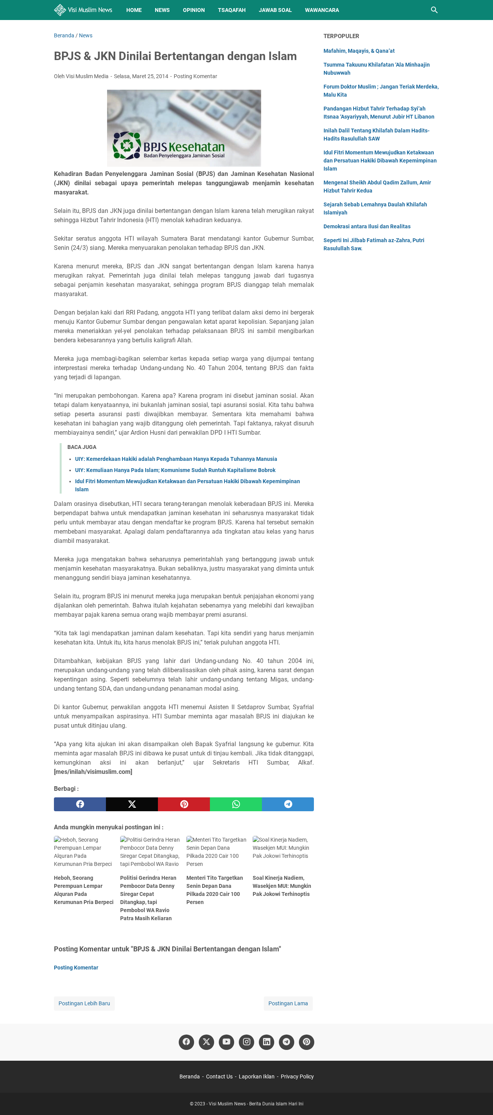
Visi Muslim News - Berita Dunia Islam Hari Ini (256, 1104)
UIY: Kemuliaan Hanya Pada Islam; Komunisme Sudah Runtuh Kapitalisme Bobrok (175, 470)
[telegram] (288, 804)
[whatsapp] (236, 804)
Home (134, 10)
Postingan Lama (288, 1003)
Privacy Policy (297, 1076)
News (162, 10)
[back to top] (477, 1097)
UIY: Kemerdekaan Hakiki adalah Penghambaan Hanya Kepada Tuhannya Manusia (176, 459)
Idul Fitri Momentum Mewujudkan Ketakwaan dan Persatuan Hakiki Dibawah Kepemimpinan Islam (380, 160)
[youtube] (226, 1042)
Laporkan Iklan (257, 1076)
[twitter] (132, 804)
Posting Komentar (195, 76)
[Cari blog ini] (434, 10)
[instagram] (246, 1042)
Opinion (194, 10)
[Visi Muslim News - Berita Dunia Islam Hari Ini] (83, 10)
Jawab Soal (275, 10)
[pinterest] (184, 804)
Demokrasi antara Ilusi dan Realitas (367, 226)
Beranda (189, 1076)
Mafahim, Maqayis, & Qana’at (359, 51)
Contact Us (219, 1076)
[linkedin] (266, 1042)
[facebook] (80, 804)
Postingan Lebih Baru (84, 1003)
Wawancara (322, 10)
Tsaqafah (232, 10)
